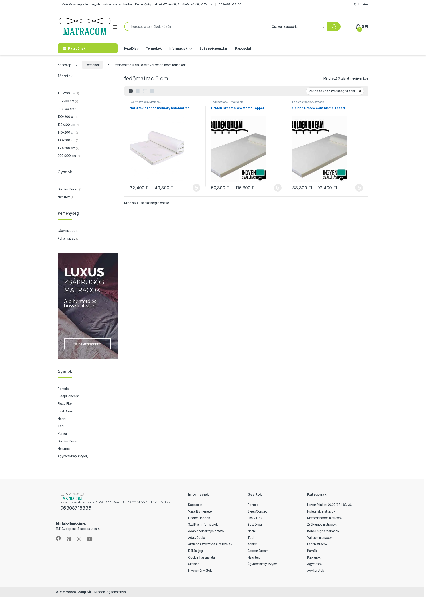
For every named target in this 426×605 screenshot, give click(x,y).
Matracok (155, 102)
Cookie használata (201, 557)
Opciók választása (192, 188)
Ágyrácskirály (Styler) (73, 456)
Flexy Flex (65, 403)
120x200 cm (66, 124)
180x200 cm (66, 148)
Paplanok (314, 557)
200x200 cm (67, 156)
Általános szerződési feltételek (210, 544)
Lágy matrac (66, 230)
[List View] (145, 91)
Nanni (62, 419)
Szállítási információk (203, 524)
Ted (61, 426)
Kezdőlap (131, 48)
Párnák (312, 551)
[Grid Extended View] (138, 91)
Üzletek (363, 4)
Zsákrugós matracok (321, 524)
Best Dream (66, 411)
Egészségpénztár (213, 48)
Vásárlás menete (200, 511)
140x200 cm (66, 132)
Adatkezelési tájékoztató (206, 531)
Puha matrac (66, 238)
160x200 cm (66, 140)
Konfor (62, 433)
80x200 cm (66, 101)
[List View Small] (152, 91)
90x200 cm (66, 109)
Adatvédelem (197, 537)
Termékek (154, 48)
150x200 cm (66, 93)
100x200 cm (66, 116)
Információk (178, 48)
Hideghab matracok (321, 511)
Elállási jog (195, 551)
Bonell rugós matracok (323, 531)
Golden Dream (68, 189)
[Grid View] (131, 91)
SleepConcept (68, 396)
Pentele (63, 389)
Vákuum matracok (320, 537)
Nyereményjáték (200, 570)
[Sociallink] (58, 538)
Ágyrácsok (315, 564)
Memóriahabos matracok (325, 518)
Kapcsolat (242, 48)
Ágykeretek (315, 570)
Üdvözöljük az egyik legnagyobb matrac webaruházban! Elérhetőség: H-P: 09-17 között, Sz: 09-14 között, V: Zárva (135, 4)
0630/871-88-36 (230, 4)
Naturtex (64, 197)
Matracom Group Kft (75, 592)
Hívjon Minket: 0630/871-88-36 (329, 505)
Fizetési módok (199, 518)
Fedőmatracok (139, 102)
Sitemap (194, 564)
